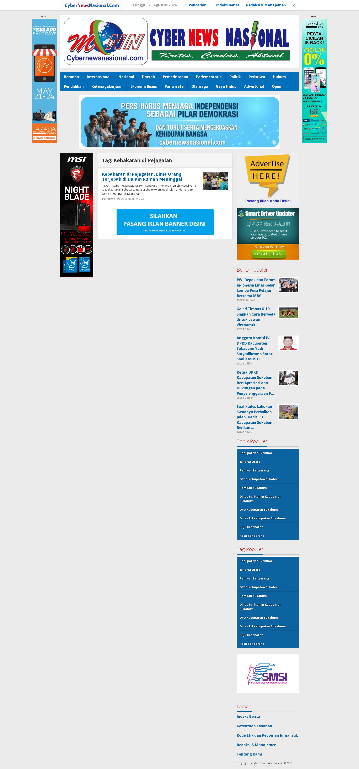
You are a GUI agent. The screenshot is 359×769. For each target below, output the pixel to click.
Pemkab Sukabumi (254, 488)
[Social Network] (294, 5)
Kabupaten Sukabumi (256, 453)
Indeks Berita (248, 716)
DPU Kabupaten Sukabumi (259, 509)
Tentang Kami (249, 754)
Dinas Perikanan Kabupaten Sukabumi (260, 498)
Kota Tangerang (252, 536)
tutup (44, 16)
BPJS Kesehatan (251, 527)
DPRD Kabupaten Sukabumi (260, 479)
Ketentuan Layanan (254, 726)
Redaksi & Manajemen (257, 744)
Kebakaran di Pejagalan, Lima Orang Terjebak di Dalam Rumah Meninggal (142, 176)
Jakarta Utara (250, 462)
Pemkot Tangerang (254, 470)
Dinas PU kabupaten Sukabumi (263, 518)
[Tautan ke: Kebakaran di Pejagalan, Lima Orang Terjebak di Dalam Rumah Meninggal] (215, 180)
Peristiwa (108, 198)
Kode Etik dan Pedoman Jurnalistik (267, 735)
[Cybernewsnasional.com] (92, 5)
